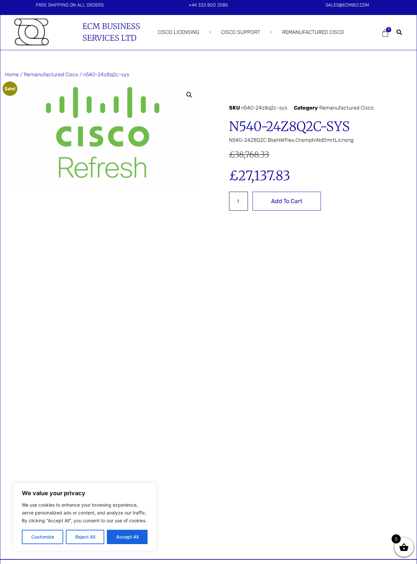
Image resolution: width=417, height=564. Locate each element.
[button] (399, 32)
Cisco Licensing (178, 32)
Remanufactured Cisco (313, 32)
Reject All (85, 537)
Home (12, 74)
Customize (42, 537)
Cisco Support (240, 32)
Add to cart (286, 201)
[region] (84, 516)
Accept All (127, 537)
